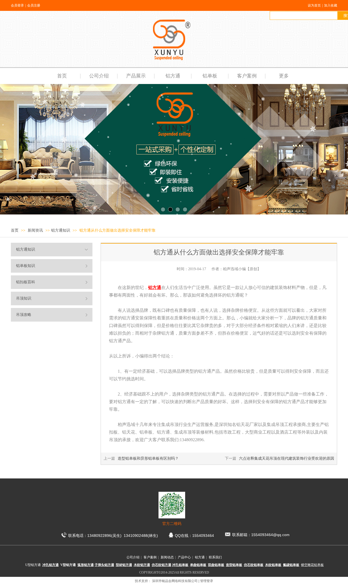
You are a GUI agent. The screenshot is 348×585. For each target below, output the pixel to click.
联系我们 (215, 557)
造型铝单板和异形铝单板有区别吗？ (148, 458)
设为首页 (314, 5)
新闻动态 (167, 557)
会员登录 (17, 5)
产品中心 (184, 557)
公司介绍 (132, 557)
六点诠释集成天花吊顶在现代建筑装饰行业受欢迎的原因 (286, 458)
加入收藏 (330, 5)
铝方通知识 (60, 230)
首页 (14, 230)
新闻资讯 (36, 230)
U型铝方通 (33, 565)
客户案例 (150, 557)
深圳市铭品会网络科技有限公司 (175, 581)
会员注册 (33, 5)
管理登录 (206, 581)
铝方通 (200, 557)
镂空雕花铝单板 (312, 565)
